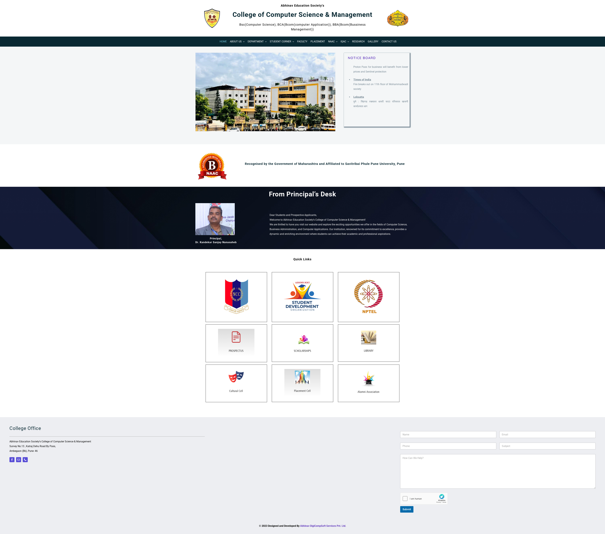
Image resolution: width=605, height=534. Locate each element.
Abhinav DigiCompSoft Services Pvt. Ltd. (323, 525)
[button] (197, 92)
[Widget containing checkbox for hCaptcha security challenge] (424, 499)
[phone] (25, 459)
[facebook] (11, 459)
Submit (407, 509)
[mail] (18, 459)
